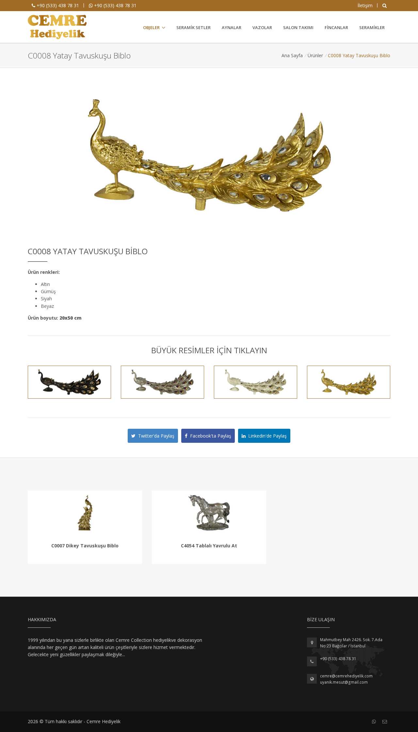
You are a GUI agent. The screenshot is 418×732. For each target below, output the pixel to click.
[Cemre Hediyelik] (57, 27)
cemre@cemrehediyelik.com (346, 676)
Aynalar (231, 27)
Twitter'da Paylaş (155, 436)
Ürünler (315, 55)
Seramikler (372, 27)
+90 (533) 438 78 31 (57, 5)
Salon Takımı (298, 27)
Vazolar (262, 27)
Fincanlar (336, 27)
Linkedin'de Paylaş (266, 436)
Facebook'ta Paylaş (209, 436)
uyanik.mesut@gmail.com (344, 682)
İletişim (365, 5)
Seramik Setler (193, 27)
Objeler (151, 27)
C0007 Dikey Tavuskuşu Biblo (85, 545)
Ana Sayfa (292, 55)
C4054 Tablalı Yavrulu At (209, 545)
